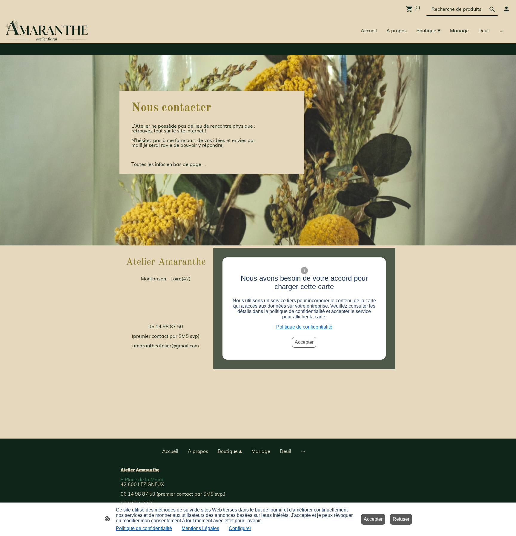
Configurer (240, 528)
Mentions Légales (200, 528)
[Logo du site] (47, 31)
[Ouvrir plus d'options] (502, 30)
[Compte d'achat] (506, 9)
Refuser (401, 519)
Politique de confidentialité (304, 326)
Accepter (304, 342)
